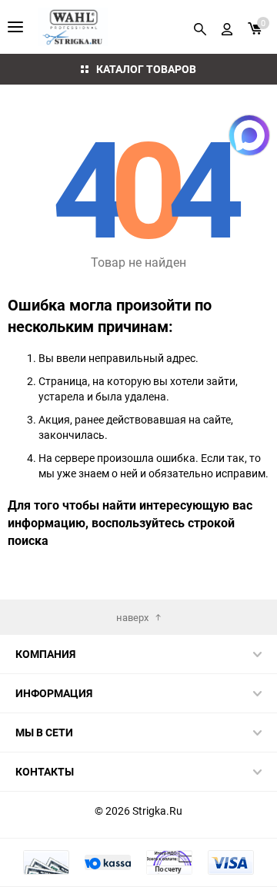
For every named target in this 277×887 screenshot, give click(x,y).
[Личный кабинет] (227, 27)
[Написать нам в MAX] (249, 135)
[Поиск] (200, 27)
